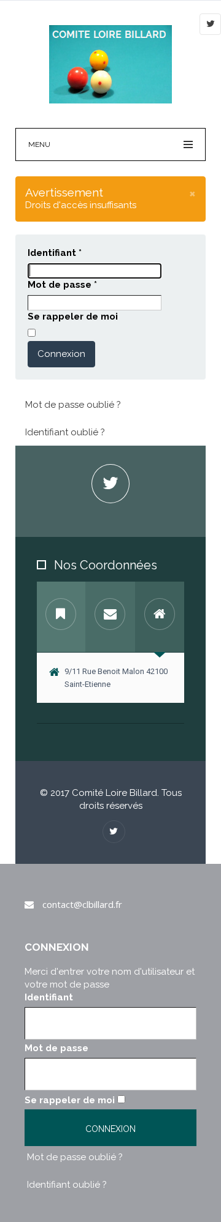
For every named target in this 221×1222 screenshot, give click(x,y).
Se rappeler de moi (73, 316)
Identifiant (55, 252)
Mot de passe (62, 284)
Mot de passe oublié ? (73, 404)
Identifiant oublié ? (65, 432)
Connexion (61, 353)
